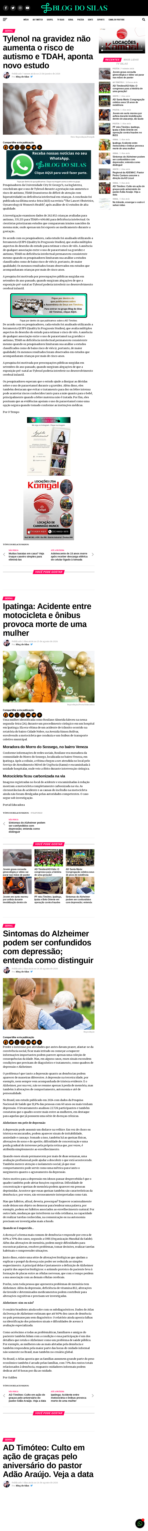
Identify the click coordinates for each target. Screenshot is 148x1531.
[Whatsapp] (17, 147)
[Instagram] (22, 147)
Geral (70, 19)
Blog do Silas (22, 76)
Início (26, 19)
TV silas (60, 19)
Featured (37, 813)
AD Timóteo (38, 19)
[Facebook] (5, 147)
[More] (39, 147)
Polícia (80, 19)
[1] (140, 1525)
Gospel (50, 19)
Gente (90, 19)
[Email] (28, 147)
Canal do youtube (116, 19)
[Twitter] (11, 147)
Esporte (100, 19)
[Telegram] (33, 147)
